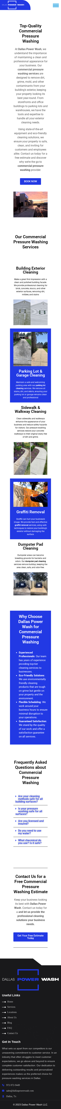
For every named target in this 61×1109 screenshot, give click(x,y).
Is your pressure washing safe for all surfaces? (28, 811)
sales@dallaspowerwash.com (20, 1090)
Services (11, 1007)
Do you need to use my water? (29, 832)
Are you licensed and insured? (31, 822)
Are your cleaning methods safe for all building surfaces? (29, 799)
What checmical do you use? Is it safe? (30, 842)
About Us (11, 1017)
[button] (30, 799)
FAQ (9, 1028)
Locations (12, 1012)
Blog (9, 1022)
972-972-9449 (13, 1085)
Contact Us (12, 1033)
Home (10, 1001)
